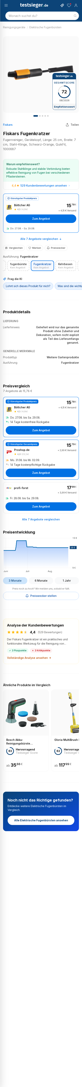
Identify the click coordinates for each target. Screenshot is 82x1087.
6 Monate (41, 580)
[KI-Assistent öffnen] (62, 5)
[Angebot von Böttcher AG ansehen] (41, 213)
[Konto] (76, 5)
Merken (36, 247)
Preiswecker (58, 247)
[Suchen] (75, 15)
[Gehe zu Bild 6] (48, 116)
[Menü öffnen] (6, 5)
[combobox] (42, 16)
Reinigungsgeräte (14, 27)
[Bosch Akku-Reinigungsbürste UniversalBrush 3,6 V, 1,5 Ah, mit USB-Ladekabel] (26, 730)
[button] (41, 554)
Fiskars (8, 124)
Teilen (75, 124)
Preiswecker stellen (43, 595)
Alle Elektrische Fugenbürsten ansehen (41, 820)
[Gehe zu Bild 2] (40, 116)
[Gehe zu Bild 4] (42, 116)
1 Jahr (67, 580)
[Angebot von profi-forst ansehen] (41, 497)
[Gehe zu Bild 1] (35, 116)
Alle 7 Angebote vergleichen (39, 238)
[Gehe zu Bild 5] (45, 116)
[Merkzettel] (69, 5)
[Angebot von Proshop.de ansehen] (41, 460)
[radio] (18, 265)
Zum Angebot (41, 218)
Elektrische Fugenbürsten (45, 27)
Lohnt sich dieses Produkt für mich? (28, 286)
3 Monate (15, 580)
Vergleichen (16, 247)
